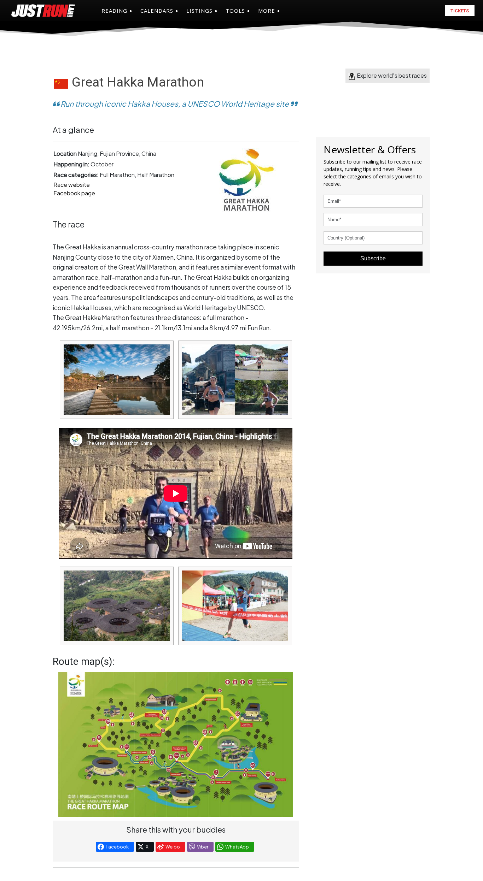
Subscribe (373, 258)
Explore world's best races (392, 75)
